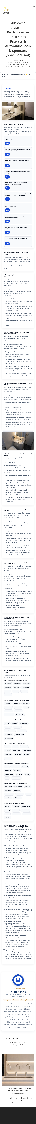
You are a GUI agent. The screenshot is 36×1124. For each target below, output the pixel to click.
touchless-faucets (19, 64)
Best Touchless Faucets (18, 1042)
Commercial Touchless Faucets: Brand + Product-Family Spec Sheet (18, 1089)
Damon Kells (17, 60)
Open (7, 143)
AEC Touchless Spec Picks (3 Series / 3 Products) (18, 1099)
